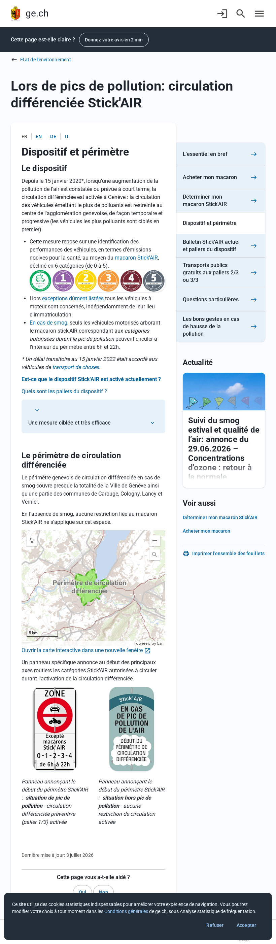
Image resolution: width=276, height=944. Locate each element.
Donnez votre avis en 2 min (114, 39)
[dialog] (138, 916)
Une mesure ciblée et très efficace (69, 422)
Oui (82, 892)
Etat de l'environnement (45, 59)
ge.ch (37, 13)
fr (24, 136)
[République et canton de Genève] (15, 13)
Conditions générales (126, 911)
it (67, 136)
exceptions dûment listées (73, 298)
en (39, 136)
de (53, 136)
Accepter (246, 925)
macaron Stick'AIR (136, 258)
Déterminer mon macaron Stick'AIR (220, 517)
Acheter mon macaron (207, 531)
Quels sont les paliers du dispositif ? (65, 391)
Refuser (214, 925)
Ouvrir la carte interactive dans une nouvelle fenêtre (82, 650)
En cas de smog (48, 322)
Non (103, 892)
